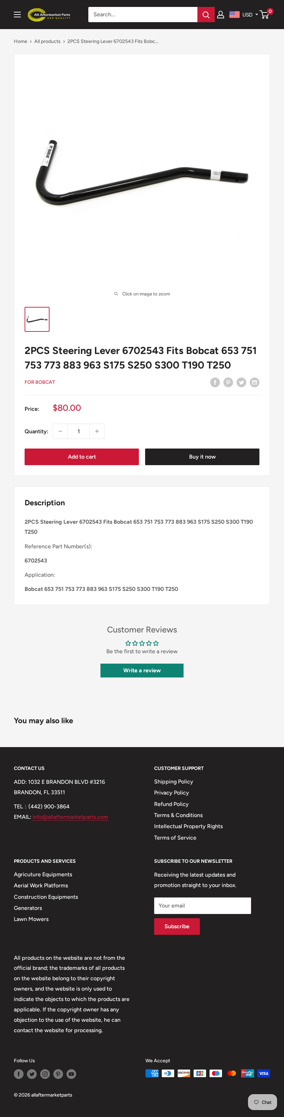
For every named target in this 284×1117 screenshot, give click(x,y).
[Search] (206, 14)
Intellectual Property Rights (188, 826)
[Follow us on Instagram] (45, 1074)
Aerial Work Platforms (41, 885)
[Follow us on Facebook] (19, 1074)
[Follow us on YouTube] (71, 1074)
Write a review (142, 670)
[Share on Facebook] (215, 382)
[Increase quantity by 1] (97, 431)
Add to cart (82, 456)
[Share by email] (254, 382)
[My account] (220, 14)
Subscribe (177, 926)
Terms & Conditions (178, 815)
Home (20, 41)
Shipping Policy (173, 781)
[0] (264, 14)
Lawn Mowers (31, 919)
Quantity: (36, 431)
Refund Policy (171, 804)
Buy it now (202, 456)
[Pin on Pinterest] (228, 382)
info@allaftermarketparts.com (70, 817)
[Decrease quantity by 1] (60, 431)
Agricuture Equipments (43, 874)
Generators (28, 908)
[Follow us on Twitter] (32, 1074)
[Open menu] (17, 14)
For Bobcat (40, 382)
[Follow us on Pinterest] (58, 1074)
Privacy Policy (171, 792)
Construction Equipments (46, 897)
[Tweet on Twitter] (241, 382)
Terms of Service (175, 837)
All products (47, 41)
